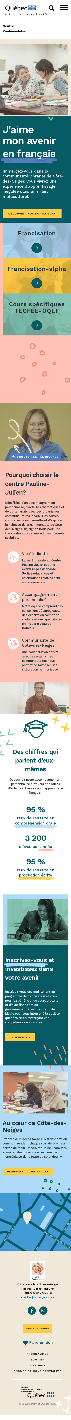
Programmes (37, 1354)
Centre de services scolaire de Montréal (26, 14)
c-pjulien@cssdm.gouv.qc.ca (37, 1297)
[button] (64, 7)
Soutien (38, 1359)
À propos (37, 1365)
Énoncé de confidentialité (37, 1371)
